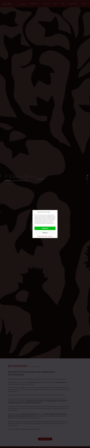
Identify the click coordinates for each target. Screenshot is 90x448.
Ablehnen (45, 232)
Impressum (50, 236)
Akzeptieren (45, 228)
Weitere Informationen (42, 236)
